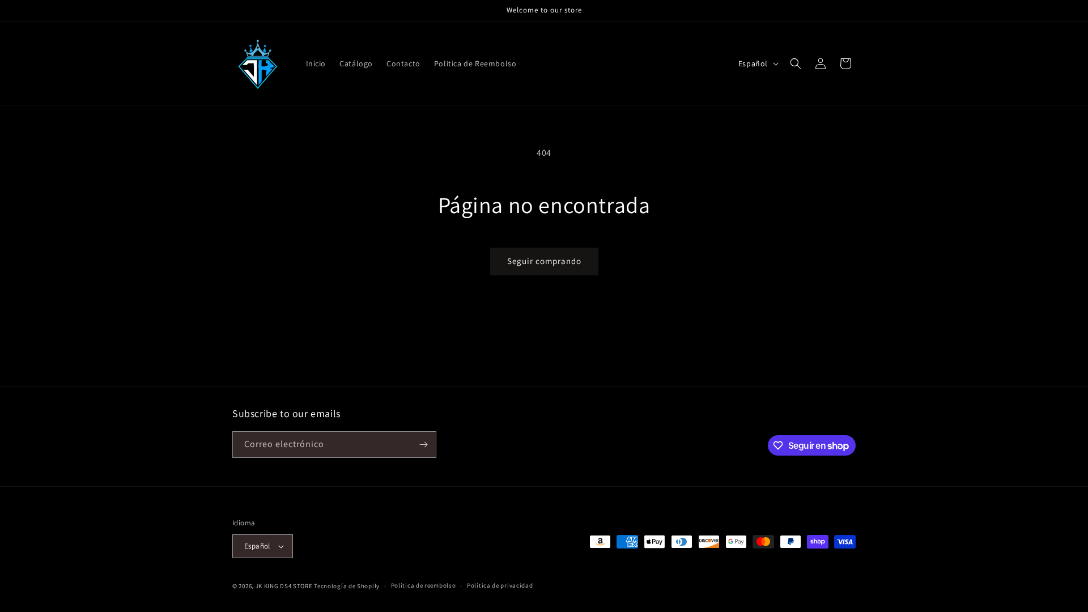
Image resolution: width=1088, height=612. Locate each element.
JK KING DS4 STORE (284, 586)
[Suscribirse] (423, 444)
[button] (795, 63)
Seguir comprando (544, 261)
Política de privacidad (500, 585)
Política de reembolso (423, 585)
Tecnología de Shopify (347, 586)
